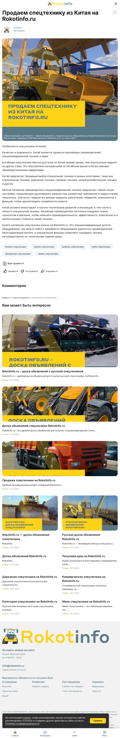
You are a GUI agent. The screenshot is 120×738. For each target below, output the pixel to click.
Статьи (5, 380)
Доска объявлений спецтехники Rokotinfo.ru (33, 426)
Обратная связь (10, 691)
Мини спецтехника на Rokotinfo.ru (86, 601)
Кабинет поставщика (72, 686)
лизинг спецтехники (48, 253)
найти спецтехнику (101, 246)
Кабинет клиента (40, 686)
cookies (27, 717)
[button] (105, 733)
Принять (98, 720)
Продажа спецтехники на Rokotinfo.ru (28, 480)
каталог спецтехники (15, 246)
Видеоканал (98, 686)
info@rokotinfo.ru (13, 665)
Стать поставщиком (72, 691)
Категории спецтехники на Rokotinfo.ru (29, 601)
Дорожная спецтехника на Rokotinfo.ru (29, 577)
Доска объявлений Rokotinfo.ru (24, 556)
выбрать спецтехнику (73, 246)
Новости (96, 691)
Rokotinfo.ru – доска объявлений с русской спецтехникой (42, 371)
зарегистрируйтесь (21, 298)
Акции (5, 696)
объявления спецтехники (17, 253)
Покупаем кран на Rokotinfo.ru (83, 556)
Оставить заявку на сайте (18, 650)
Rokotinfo (6, 686)
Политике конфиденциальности (22, 723)
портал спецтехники (44, 246)
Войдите (5, 298)
